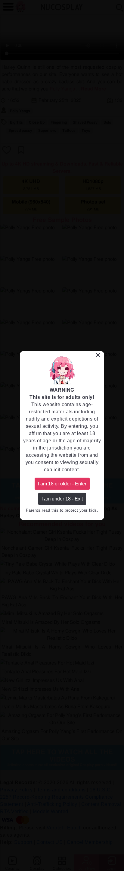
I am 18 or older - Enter (62, 483)
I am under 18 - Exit (62, 498)
